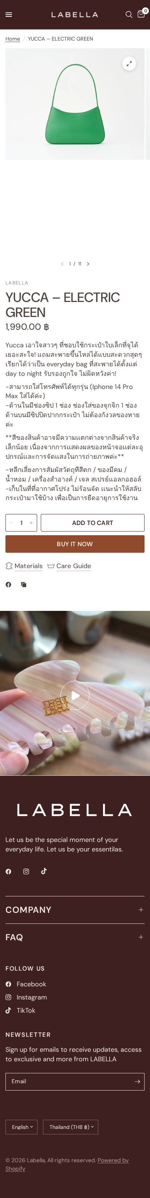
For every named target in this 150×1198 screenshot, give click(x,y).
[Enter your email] (137, 1082)
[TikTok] (49, 871)
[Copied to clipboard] (25, 584)
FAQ (14, 937)
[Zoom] (129, 64)
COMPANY (28, 909)
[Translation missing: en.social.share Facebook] (9, 584)
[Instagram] (31, 871)
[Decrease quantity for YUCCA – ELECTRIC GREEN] (11, 522)
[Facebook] (13, 871)
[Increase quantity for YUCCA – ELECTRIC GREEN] (31, 522)
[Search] (129, 14)
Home (12, 38)
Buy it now (75, 544)
